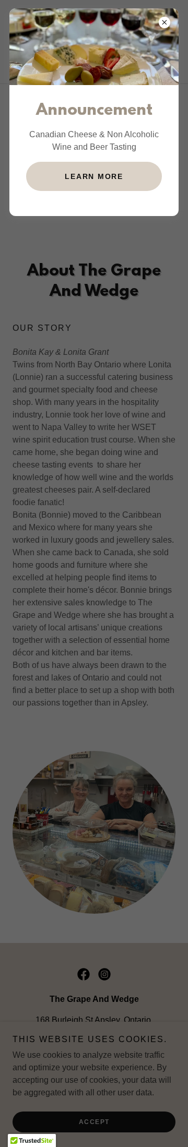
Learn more (94, 176)
